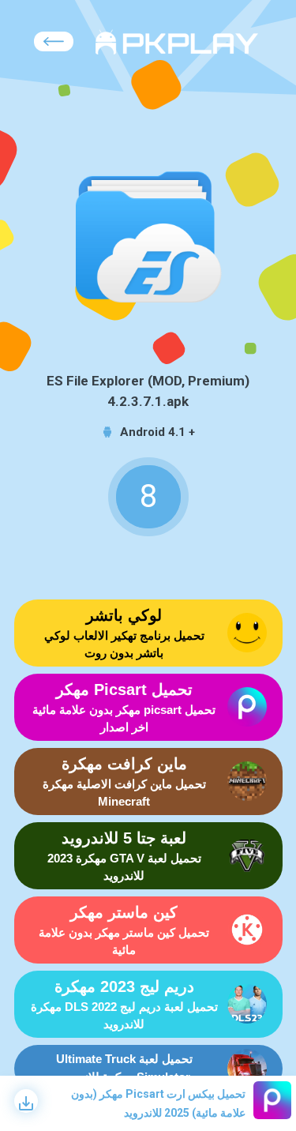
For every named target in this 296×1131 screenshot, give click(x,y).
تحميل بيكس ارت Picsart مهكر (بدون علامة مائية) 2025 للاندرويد (158, 1103)
